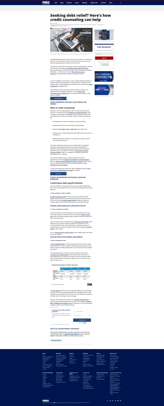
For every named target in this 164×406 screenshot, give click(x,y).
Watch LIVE (113, 353)
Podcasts (44, 361)
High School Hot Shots (101, 361)
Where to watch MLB (114, 378)
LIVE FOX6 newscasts (114, 356)
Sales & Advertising (102, 372)
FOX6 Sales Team (100, 374)
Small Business (73, 363)
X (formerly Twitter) (47, 383)
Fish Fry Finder (59, 377)
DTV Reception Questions (88, 388)
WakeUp (85, 353)
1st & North (99, 358)
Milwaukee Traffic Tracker (88, 366)
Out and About (86, 359)
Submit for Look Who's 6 (88, 355)
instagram (113, 401)
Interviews (85, 361)
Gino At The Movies (87, 364)
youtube (118, 401)
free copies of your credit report (68, 129)
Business (71, 361)
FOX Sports (112, 364)
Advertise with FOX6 (101, 376)
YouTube (44, 374)
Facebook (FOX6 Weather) (48, 385)
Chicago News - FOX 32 (74, 376)
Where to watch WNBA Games (115, 390)
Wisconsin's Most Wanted (48, 356)
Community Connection (61, 382)
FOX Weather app (59, 359)
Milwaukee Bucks (100, 363)
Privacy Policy (106, 64)
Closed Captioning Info (87, 386)
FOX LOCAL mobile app (47, 366)
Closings (58, 363)
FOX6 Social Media (48, 372)
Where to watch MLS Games (114, 393)
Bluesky (44, 382)
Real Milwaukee (86, 358)
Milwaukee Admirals (101, 364)
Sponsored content (100, 379)
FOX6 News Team (87, 379)
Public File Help (86, 383)
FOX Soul (112, 366)
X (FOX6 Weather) (46, 386)
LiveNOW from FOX (114, 361)
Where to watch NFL (114, 374)
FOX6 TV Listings (113, 359)
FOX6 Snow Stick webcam (61, 366)
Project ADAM (59, 380)
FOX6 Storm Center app (61, 356)
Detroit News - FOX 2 (74, 379)
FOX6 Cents (72, 356)
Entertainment (45, 359)
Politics (44, 363)
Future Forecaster (59, 364)
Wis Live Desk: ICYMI (114, 358)
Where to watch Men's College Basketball (114, 385)
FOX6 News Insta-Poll (47, 364)
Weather (58, 353)
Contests (85, 374)
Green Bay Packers (100, 356)
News (44, 353)
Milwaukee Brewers (101, 355)
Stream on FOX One (115, 372)
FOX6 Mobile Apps (87, 377)
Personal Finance (100, 24)
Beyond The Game (100, 359)
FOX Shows (112, 369)
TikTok (44, 379)
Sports (98, 353)
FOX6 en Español (46, 367)
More (110, 2)
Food (84, 363)
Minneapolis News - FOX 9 (75, 377)
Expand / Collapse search (120, 3)
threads (115, 401)
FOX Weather (59, 361)
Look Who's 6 (86, 356)
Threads (44, 380)
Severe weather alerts (60, 355)
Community (59, 372)
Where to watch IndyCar (115, 383)
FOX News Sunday (114, 367)
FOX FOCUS (99, 377)
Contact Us (86, 372)
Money (71, 353)
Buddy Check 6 (59, 379)
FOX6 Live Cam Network (61, 358)
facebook (108, 401)
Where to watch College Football (115, 376)
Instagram (45, 377)
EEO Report (85, 382)
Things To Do (59, 374)
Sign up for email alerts (88, 376)
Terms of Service (105, 65)
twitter (110, 401)
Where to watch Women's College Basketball (115, 388)
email (120, 401)
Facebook (45, 376)
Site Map (44, 369)
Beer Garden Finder (60, 376)
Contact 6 (72, 355)
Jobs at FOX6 (85, 380)
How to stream (113, 355)
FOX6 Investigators (46, 358)
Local (44, 355)
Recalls (71, 358)
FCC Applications (86, 385)
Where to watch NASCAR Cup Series (115, 381)
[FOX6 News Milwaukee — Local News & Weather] (47, 2)
